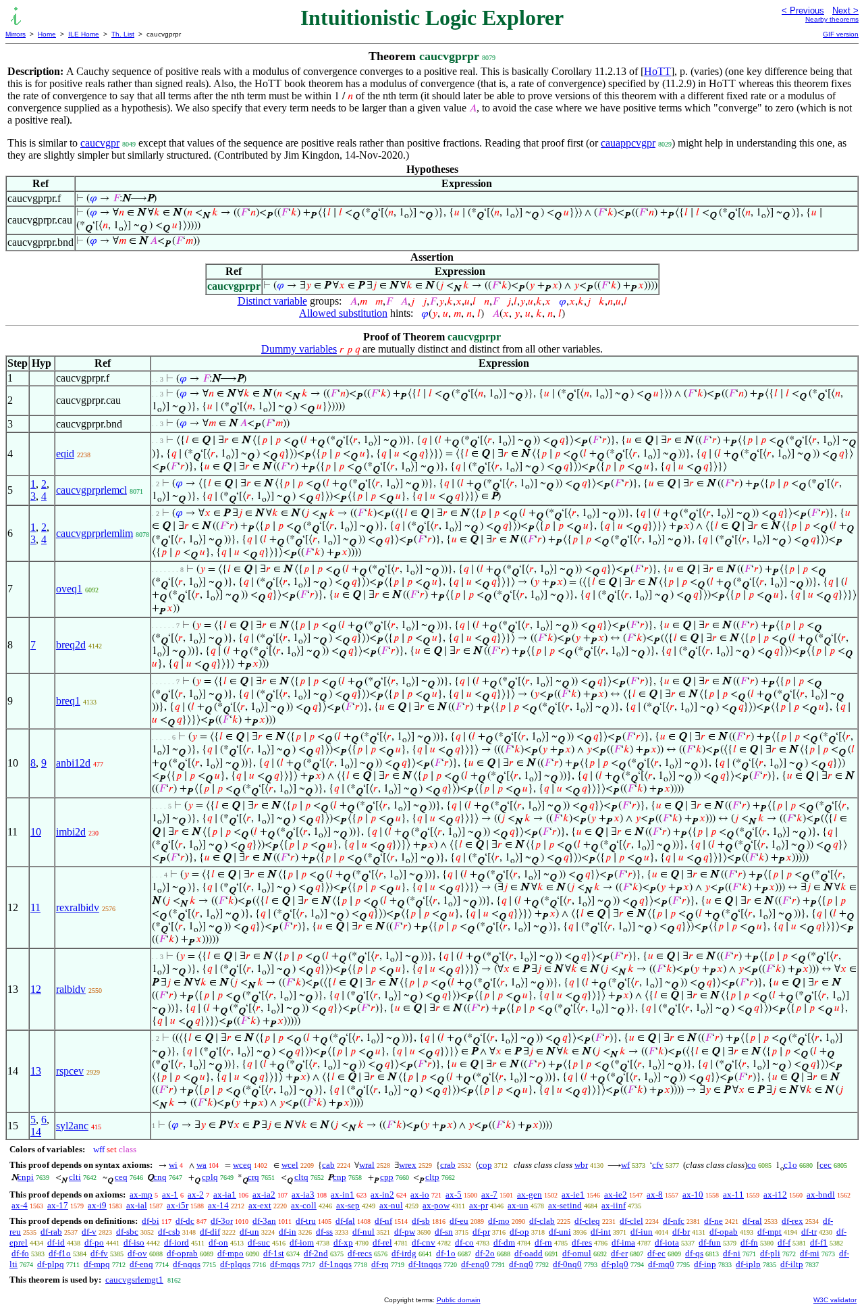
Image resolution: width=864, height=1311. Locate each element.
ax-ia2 (263, 1194)
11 (35, 907)
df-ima (623, 1242)
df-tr (809, 1232)
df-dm (504, 1242)
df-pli (770, 1253)
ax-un (518, 1205)
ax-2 (196, 1194)
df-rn (543, 1242)
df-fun (710, 1242)
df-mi (809, 1253)
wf (625, 1165)
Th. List (122, 34)
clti (75, 1177)
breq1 (68, 700)
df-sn (444, 1232)
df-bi (150, 1221)
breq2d (71, 644)
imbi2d (71, 832)
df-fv (99, 1253)
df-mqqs (285, 1264)
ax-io (419, 1194)
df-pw (404, 1232)
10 (35, 832)
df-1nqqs (335, 1264)
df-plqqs (235, 1264)
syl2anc (72, 1125)
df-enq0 (475, 1264)
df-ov (137, 1253)
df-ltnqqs (424, 1264)
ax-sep (348, 1205)
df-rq (380, 1264)
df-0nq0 (567, 1264)
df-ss (324, 1232)
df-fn (749, 1242)
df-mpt (769, 1232)
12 (35, 989)
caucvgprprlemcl (91, 490)
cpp (387, 1177)
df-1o (446, 1253)
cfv (658, 1165)
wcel (289, 1165)
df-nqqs (186, 1264)
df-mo (499, 1221)
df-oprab (182, 1253)
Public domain (459, 1300)
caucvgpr (99, 143)
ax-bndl (821, 1194)
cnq (160, 1177)
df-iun (641, 1232)
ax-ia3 (303, 1194)
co (751, 1165)
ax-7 (489, 1194)
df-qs (694, 1253)
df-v (89, 1232)
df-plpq (50, 1264)
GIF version (841, 34)
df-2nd (316, 1253)
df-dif (210, 1232)
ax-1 (170, 1194)
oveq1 (69, 588)
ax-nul (391, 1205)
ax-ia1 (224, 1194)
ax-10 (692, 1194)
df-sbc (127, 1232)
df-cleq (587, 1221)
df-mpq (97, 1264)
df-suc (259, 1242)
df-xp (343, 1242)
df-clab (542, 1221)
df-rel (382, 1242)
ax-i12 (775, 1194)
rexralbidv (77, 907)
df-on (218, 1242)
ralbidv (71, 989)
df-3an (264, 1221)
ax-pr (478, 1205)
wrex (407, 1165)
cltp (432, 1177)
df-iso (134, 1242)
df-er (619, 1253)
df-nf (383, 1221)
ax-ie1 (573, 1194)
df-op (519, 1232)
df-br (681, 1232)
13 (35, 1071)
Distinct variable (272, 301)
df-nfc (673, 1221)
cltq (301, 1177)
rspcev (70, 1071)
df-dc (185, 1221)
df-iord (176, 1242)
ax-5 (454, 1194)
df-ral (752, 1221)
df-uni (560, 1232)
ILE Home (83, 34)
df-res (582, 1242)
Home (47, 34)
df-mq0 (661, 1264)
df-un (249, 1232)
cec (825, 1165)
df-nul (363, 1232)
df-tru (306, 1221)
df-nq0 (521, 1264)
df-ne (713, 1221)
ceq (121, 1177)
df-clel (631, 1221)
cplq (210, 1177)
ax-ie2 (615, 1194)
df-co (464, 1242)
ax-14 (218, 1205)
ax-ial (136, 1205)
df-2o (485, 1253)
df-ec (656, 1253)
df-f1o (60, 1253)
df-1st (273, 1253)
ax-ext (259, 1205)
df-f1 (819, 1242)
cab (328, 1165)
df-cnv (423, 1242)
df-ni (731, 1253)
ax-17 (57, 1205)
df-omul (576, 1253)
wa (201, 1165)
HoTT (657, 71)
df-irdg (404, 1253)
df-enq (141, 1264)
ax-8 (655, 1194)
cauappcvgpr (628, 143)
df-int (601, 1232)
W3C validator (835, 1300)
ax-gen (529, 1194)
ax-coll (304, 1205)
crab (448, 1165)
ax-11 (733, 1194)
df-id (56, 1242)
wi (173, 1165)
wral (367, 1165)
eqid (65, 453)
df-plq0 (614, 1264)
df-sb (421, 1221)
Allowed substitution (343, 313)
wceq (242, 1165)
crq (253, 1177)
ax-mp (141, 1194)
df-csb (169, 1232)
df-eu (459, 1221)
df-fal (345, 1221)
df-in (287, 1232)
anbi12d (73, 763)
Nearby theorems (832, 19)
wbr (581, 1165)
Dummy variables (299, 349)
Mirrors (15, 34)
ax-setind (565, 1205)
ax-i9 (97, 1205)
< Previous (803, 10)
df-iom (302, 1242)
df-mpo (230, 1253)
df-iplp (748, 1264)
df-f (784, 1242)
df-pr (481, 1232)
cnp (339, 1177)
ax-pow (436, 1205)
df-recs (360, 1253)
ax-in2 (382, 1194)
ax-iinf (613, 1205)
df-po (94, 1242)
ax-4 (19, 1205)
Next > (845, 10)
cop (485, 1165)
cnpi (26, 1177)
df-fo (20, 1253)
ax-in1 (342, 1194)
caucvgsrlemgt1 (134, 1280)
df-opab (723, 1232)
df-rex (792, 1221)
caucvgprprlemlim (94, 533)
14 (35, 1131)
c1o (790, 1165)
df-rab (51, 1232)
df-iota (667, 1242)
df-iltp (791, 1264)
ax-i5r (177, 1205)
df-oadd (528, 1253)
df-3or (222, 1221)
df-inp (705, 1264)
